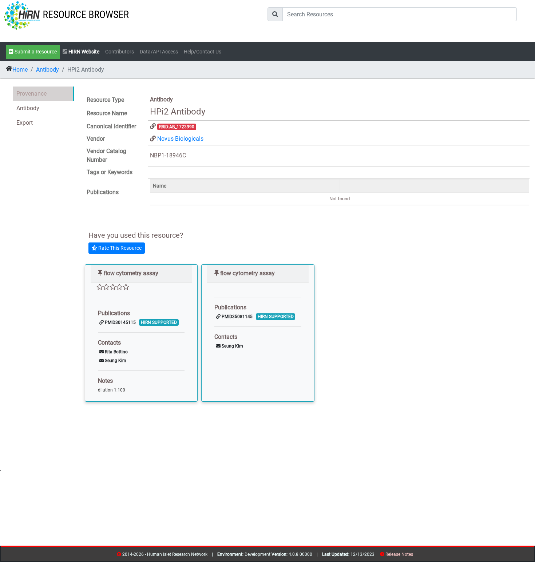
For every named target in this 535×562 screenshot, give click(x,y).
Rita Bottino (116, 351)
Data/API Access (159, 52)
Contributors (119, 52)
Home (20, 69)
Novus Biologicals (180, 138)
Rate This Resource (119, 248)
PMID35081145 (237, 316)
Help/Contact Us (202, 52)
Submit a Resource (35, 52)
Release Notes (399, 554)
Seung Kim (115, 360)
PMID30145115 (120, 322)
